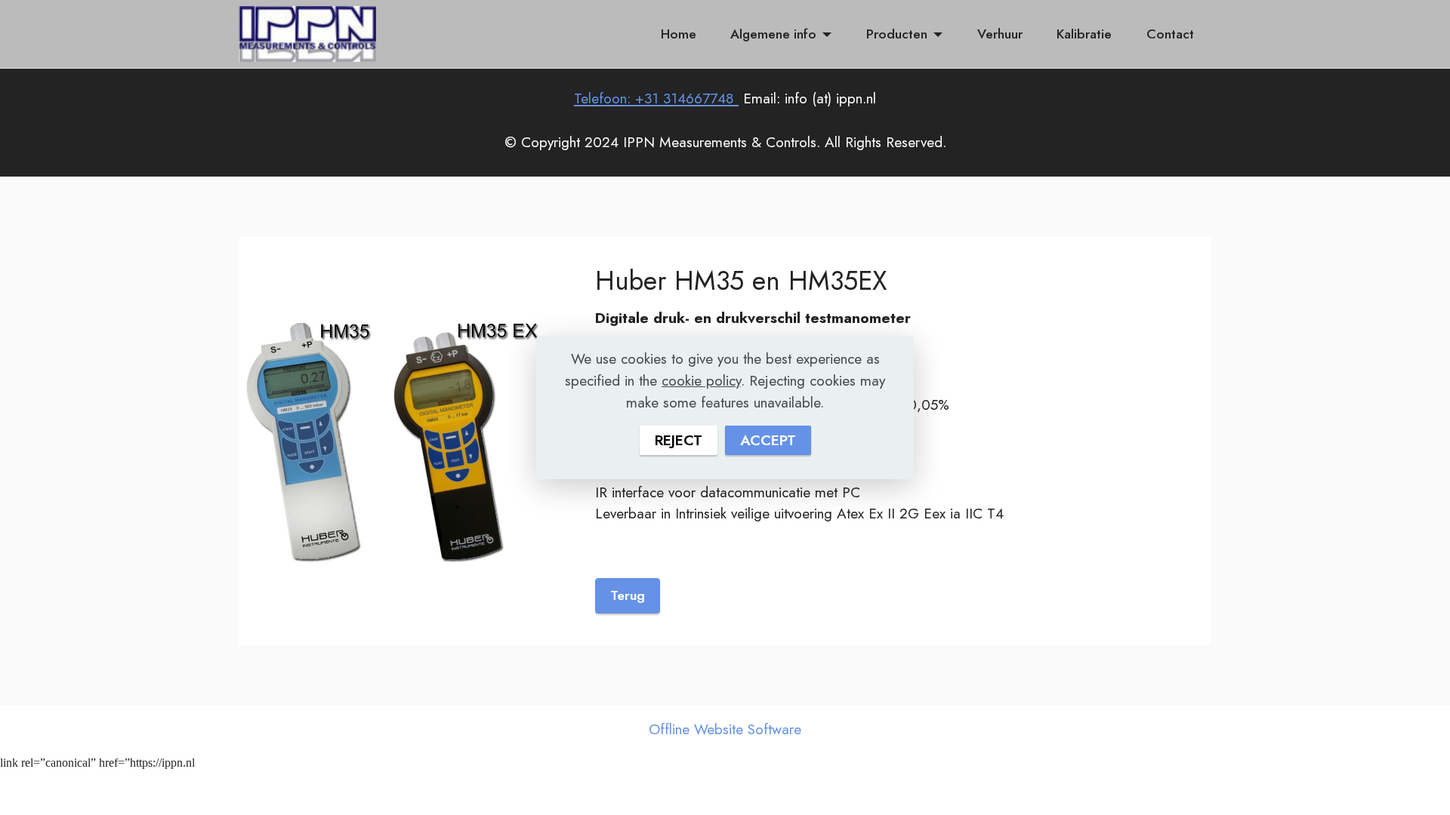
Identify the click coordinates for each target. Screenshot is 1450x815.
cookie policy (701, 380)
